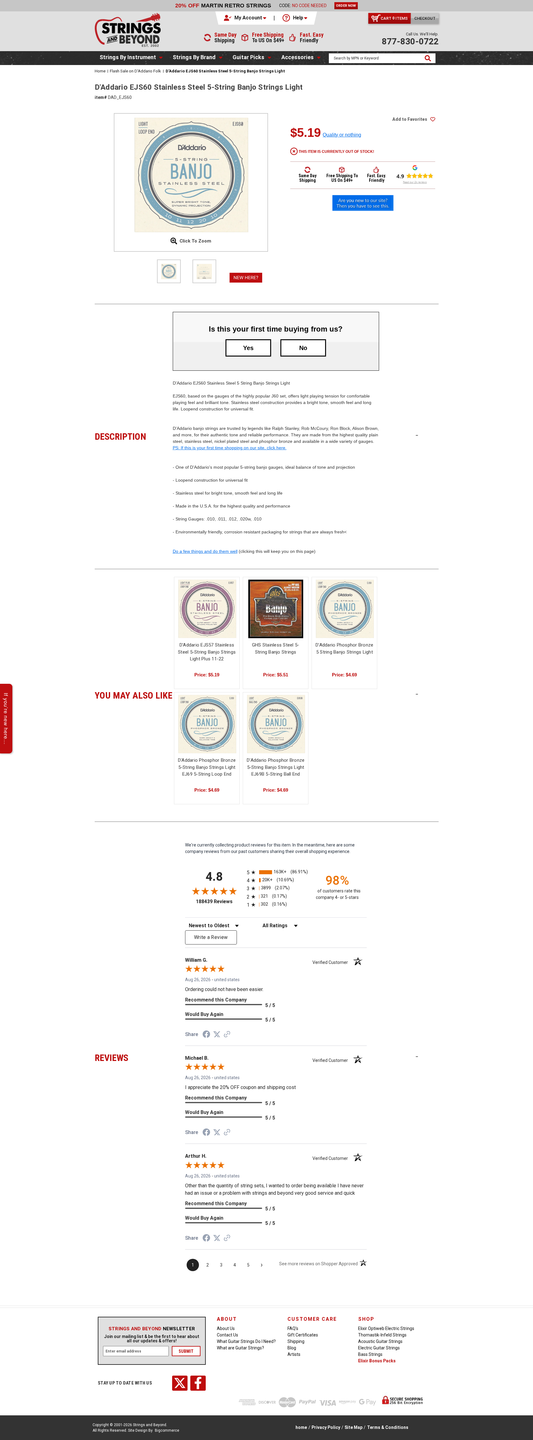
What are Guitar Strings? (240, 1347)
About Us (226, 1328)
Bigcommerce (167, 1430)
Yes (248, 348)
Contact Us (227, 1334)
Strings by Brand (194, 57)
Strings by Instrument (128, 57)
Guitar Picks (248, 57)
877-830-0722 (410, 41)
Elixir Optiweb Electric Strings (386, 1328)
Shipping (295, 1341)
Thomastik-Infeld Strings (382, 1334)
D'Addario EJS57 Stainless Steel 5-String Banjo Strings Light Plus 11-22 (207, 652)
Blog (291, 1347)
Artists (293, 1354)
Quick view (207, 608)
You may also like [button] (134, 694)
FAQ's (292, 1328)
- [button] (416, 435)
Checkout (425, 18)
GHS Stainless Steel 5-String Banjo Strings (276, 648)
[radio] (276, 872)
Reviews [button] (134, 1057)
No (303, 348)
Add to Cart (207, 729)
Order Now (346, 6)
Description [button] (134, 436)
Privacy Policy (326, 1427)
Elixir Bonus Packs (377, 1360)
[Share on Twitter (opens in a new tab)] (217, 1034)
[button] (245, 18)
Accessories (297, 57)
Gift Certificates (302, 1334)
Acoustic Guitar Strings (380, 1341)
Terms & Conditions (387, 1427)
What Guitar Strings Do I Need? (246, 1341)
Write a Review (211, 937)
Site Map (353, 1427)
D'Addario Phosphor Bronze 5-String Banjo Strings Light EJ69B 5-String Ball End (275, 767)
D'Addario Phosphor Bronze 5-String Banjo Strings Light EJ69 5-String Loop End (207, 767)
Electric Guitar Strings (379, 1347)
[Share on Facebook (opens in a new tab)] (206, 1035)
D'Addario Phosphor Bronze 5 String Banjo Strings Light (344, 648)
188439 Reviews (220, 901)
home (301, 1427)
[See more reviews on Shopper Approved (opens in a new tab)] (227, 1034)
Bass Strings (370, 1354)
